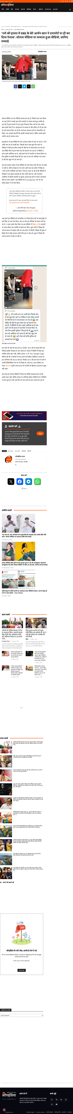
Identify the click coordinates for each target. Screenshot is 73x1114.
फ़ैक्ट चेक (8, 26)
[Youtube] (72, 1)
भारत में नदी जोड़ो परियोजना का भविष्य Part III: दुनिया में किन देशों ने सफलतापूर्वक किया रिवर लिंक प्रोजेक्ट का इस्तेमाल (27, 826)
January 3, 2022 (32, 211)
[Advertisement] (11, 691)
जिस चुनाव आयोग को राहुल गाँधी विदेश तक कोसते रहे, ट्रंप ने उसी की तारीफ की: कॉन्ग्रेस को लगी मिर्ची (36, 633)
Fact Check (17, 451)
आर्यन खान (24, 451)
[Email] (29, 86)
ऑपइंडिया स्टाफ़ (42, 51)
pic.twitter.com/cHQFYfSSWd (19, 203)
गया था (7, 366)
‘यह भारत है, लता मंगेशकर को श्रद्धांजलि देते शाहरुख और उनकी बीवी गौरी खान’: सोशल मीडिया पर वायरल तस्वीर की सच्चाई (24, 536)
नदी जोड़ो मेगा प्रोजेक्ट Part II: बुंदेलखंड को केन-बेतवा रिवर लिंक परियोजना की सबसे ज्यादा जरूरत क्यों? (27, 854)
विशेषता (27, 639)
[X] (68, 1)
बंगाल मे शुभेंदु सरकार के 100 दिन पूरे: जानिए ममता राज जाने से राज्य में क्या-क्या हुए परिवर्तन (17, 654)
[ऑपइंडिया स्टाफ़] (8, 460)
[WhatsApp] (70, 1)
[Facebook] (61, 1)
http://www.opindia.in (20, 459)
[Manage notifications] (4, 1109)
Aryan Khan (10, 451)
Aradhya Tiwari (6, 641)
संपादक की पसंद (9, 29)
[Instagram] (63, 1)
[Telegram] (24, 86)
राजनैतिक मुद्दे (28, 627)
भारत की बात (4, 627)
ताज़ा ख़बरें (4, 738)
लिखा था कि (36, 224)
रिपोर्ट (2, 29)
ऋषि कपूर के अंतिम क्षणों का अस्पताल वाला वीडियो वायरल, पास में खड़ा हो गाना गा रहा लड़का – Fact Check (24, 592)
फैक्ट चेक (29, 451)
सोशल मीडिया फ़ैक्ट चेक (16, 26)
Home (3, 26)
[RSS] (65, 1)
